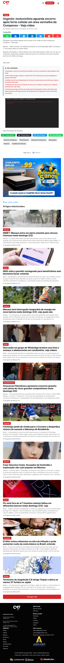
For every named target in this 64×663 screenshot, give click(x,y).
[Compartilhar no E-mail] (49, 35)
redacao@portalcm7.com (40, 630)
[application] (32, 113)
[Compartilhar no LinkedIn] (32, 35)
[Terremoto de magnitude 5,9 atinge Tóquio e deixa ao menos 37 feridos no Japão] (32, 565)
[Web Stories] (43, 3)
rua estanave (24, 140)
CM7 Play (35, 611)
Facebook (35, 616)
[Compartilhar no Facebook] (15, 35)
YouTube (35, 620)
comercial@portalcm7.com (40, 632)
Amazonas (6, 637)
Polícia (6, 15)
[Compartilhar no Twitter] (40, 35)
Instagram (35, 622)
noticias (6, 143)
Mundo (6, 576)
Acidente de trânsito (19, 143)
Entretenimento (9, 382)
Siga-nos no (27, 152)
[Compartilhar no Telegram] (24, 35)
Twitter (35, 618)
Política (5, 632)
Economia (7, 538)
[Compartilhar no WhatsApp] (7, 35)
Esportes (7, 423)
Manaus (6, 230)
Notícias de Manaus (10, 140)
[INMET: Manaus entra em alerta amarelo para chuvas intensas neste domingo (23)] (32, 218)
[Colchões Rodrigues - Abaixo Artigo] (32, 177)
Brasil (6, 268)
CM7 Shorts (49, 3)
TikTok (35, 625)
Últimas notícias (37, 608)
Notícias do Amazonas (38, 140)
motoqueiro (52, 140)
